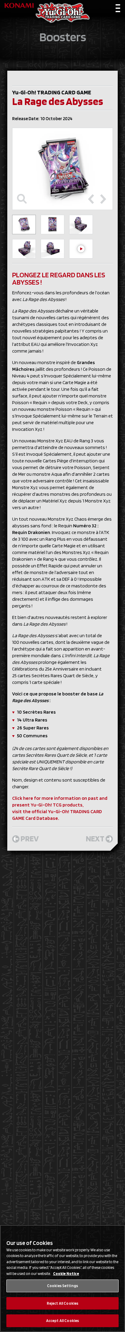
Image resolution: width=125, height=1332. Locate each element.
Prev (30, 838)
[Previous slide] (91, 199)
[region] (62, 1278)
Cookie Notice (66, 1273)
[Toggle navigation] (118, 9)
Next (95, 838)
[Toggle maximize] (22, 199)
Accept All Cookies (62, 1320)
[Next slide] (103, 199)
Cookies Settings (62, 1285)
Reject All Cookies (62, 1303)
